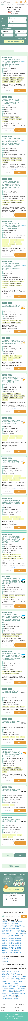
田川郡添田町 (5, 948)
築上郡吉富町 (19, 952)
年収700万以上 (5, 973)
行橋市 (7, 931)
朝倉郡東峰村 (11, 945)
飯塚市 (7, 930)
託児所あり (11, 991)
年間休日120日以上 (21, 35)
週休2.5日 (15, 976)
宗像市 (12, 933)
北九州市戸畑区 (20, 921)
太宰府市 (16, 933)
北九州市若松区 (13, 921)
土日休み (6, 35)
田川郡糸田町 (11, 948)
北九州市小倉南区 (14, 923)
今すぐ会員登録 (14, 889)
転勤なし (8, 978)
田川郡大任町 (5, 950)
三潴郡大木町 (5, 947)
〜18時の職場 (22, 978)
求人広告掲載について (20, 1016)
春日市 (3, 933)
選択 (24, 18)
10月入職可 (4, 983)
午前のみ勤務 (15, 986)
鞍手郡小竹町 (5, 943)
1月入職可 (15, 981)
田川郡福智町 (17, 950)
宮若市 (9, 935)
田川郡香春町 (18, 947)
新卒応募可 (13, 996)
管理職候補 (5, 990)
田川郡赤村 (11, 950)
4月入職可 (21, 981)
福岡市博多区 (5, 926)
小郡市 (13, 4)
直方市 (3, 930)
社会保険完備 (22, 993)
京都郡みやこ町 (12, 952)
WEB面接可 (23, 988)
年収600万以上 (7, 31)
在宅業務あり (5, 981)
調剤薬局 (4, 958)
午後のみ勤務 (22, 986)
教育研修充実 (18, 991)
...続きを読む (13, 169)
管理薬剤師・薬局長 (6, 996)
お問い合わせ (8, 1014)
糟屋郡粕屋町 (11, 940)
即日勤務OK (4, 988)
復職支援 (16, 995)
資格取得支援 (5, 993)
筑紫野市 (23, 931)
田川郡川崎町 (18, 948)
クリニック (12, 958)
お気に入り (8, 90)
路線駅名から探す (18, 1007)
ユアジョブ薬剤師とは (19, 1004)
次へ (20, 855)
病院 (8, 958)
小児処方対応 (5, 986)
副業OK (10, 986)
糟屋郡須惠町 (11, 938)
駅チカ (4, 978)
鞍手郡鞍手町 (11, 943)
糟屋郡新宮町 (18, 938)
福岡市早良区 (12, 928)
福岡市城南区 (5, 928)
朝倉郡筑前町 (5, 945)
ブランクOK (4, 998)
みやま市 (21, 935)
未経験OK (19, 996)
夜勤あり (10, 981)
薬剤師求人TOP (3, 4)
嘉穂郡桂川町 (18, 943)
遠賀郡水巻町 (5, 942)
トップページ (3, 1004)
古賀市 (20, 933)
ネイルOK (18, 988)
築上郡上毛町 (5, 953)
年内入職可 (10, 983)
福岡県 (9, 4)
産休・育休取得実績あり (14, 993)
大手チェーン (16, 990)
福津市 (24, 933)
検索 (24, 916)
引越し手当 (10, 995)
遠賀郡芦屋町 (18, 940)
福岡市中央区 (11, 926)
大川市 (3, 931)
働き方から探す (4, 1010)
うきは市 (4, 935)
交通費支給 (5, 995)
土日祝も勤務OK (6, 979)
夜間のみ (10, 990)
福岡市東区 (21, 925)
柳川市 (15, 930)
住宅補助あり (22, 990)
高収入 (3, 971)
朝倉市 (16, 935)
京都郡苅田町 (5, 952)
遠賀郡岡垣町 (11, 942)
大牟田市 (18, 928)
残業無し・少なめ (20, 31)
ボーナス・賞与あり (17, 974)
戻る (8, 855)
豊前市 (11, 931)
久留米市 (22, 928)
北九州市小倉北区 (5, 923)
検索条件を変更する (14, 866)
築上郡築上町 (11, 953)
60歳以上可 (15, 998)
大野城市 (8, 933)
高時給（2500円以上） (7, 974)
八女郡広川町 (11, 947)
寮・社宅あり (5, 991)
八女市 (18, 930)
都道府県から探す (4, 1007)
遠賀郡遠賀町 (18, 942)
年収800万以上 (12, 973)
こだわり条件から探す (19, 1010)
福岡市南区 (17, 926)
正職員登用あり (11, 988)
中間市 (15, 931)
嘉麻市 (12, 935)
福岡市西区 (23, 926)
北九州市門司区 (5, 921)
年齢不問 (10, 998)
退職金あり (4, 976)
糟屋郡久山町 (5, 940)
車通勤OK (19, 979)
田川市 (11, 930)
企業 (3, 961)
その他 (6, 961)
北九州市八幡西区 (14, 925)
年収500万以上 (9, 971)
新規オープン (13, 979)
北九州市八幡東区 (5, 925)
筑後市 (22, 930)
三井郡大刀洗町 (18, 945)
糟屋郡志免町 (5, 938)
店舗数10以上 (16, 983)
